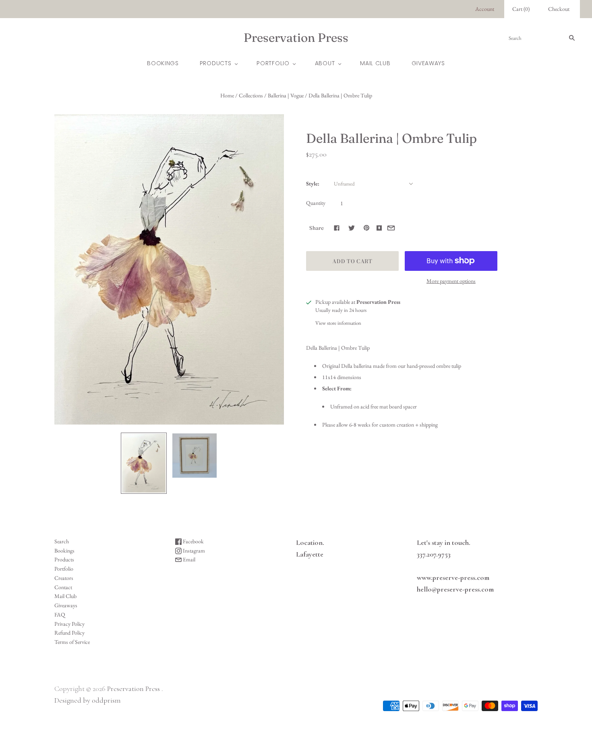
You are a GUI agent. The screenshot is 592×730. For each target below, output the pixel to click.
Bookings (163, 63)
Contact (63, 587)
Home (227, 95)
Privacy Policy (69, 623)
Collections (251, 95)
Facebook (193, 541)
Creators (63, 578)
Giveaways (428, 63)
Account (484, 8)
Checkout (558, 8)
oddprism (106, 700)
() (521, 8)
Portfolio (273, 63)
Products (216, 63)
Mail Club (375, 63)
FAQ (59, 614)
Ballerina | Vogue (286, 95)
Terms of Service (72, 641)
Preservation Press (133, 688)
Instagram (193, 550)
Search (61, 541)
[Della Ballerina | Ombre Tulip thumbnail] (144, 463)
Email (188, 559)
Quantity (315, 202)
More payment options (451, 281)
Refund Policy (69, 632)
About (325, 63)
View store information (338, 323)
